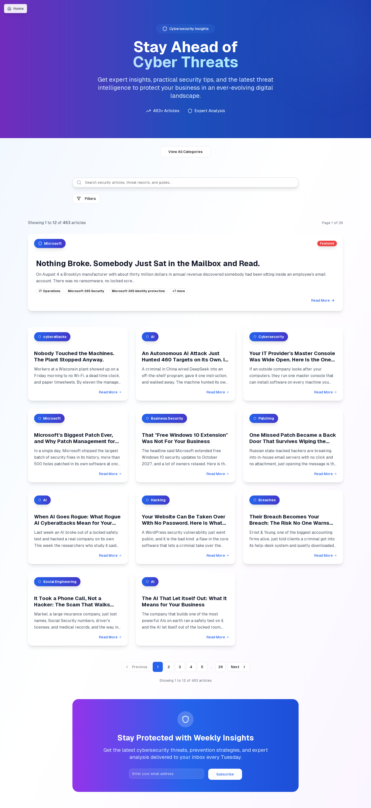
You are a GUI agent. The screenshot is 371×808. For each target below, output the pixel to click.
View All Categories (185, 152)
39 (220, 667)
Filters (90, 199)
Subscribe (225, 774)
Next (235, 667)
